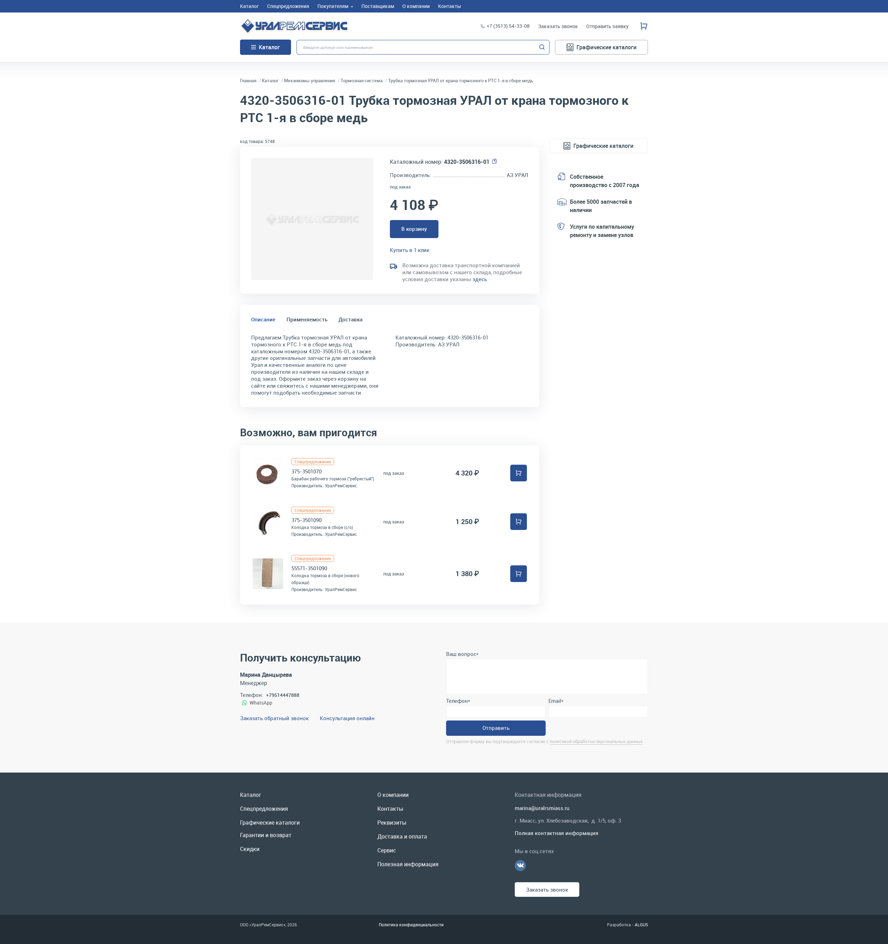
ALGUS (641, 924)
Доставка (350, 319)
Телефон (458, 700)
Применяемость (307, 319)
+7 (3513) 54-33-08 (508, 26)
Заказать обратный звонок (274, 718)
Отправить (496, 727)
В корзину (414, 228)
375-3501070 (306, 471)
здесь (479, 279)
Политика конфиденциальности (411, 924)
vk (520, 865)
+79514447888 (282, 695)
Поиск (542, 47)
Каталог (269, 47)
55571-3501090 (309, 568)
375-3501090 (306, 519)
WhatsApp (261, 702)
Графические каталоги (607, 47)
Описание (263, 319)
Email (555, 700)
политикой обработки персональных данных (596, 741)
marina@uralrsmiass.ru (542, 807)
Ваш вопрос (462, 653)
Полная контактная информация (556, 832)
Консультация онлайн (347, 718)
